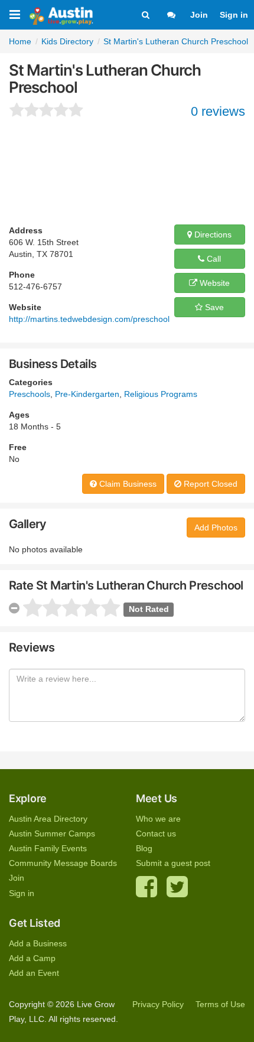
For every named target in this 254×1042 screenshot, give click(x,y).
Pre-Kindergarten (87, 394)
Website (213, 283)
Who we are (158, 818)
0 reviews (218, 111)
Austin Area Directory (48, 818)
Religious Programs (160, 394)
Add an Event (34, 973)
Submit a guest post (173, 863)
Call (212, 258)
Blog (144, 848)
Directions (212, 234)
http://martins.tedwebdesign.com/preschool (89, 319)
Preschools (29, 394)
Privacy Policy (158, 1004)
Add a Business (38, 943)
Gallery (28, 524)
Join (199, 14)
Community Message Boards (63, 863)
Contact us (156, 833)
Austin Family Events (48, 848)
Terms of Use (220, 1004)
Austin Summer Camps (52, 833)
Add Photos (215, 527)
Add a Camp (32, 958)
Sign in (234, 14)
